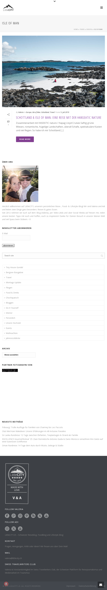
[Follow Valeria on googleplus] (13, 516)
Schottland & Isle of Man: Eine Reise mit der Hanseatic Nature (58, 117)
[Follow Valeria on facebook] (7, 516)
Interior (9, 313)
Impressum (70, 586)
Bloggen (9, 302)
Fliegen (9, 287)
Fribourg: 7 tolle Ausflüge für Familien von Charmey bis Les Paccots (32, 427)
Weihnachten (12, 333)
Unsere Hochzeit (13, 323)
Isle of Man (36, 112)
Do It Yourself (12, 308)
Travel (82, 29)
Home (76, 29)
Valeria (21, 112)
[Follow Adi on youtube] (20, 528)
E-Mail (5, 233)
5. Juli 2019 (65, 112)
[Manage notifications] (6, 584)
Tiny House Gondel (14, 267)
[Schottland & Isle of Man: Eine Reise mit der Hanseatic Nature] (53, 71)
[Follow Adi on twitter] (13, 528)
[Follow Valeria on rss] (33, 516)
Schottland (45, 112)
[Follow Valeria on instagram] (20, 516)
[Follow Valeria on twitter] (40, 516)
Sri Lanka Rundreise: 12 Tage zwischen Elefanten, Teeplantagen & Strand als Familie (40, 435)
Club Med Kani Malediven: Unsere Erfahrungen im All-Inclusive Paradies (34, 431)
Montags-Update (13, 282)
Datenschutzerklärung (87, 586)
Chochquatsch (12, 297)
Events (9, 328)
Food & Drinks (12, 292)
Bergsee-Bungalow (14, 272)
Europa (89, 29)
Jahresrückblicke (13, 338)
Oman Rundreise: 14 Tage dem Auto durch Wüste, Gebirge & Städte (32, 445)
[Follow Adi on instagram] (7, 528)
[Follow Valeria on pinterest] (27, 516)
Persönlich (10, 318)
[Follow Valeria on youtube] (46, 516)
